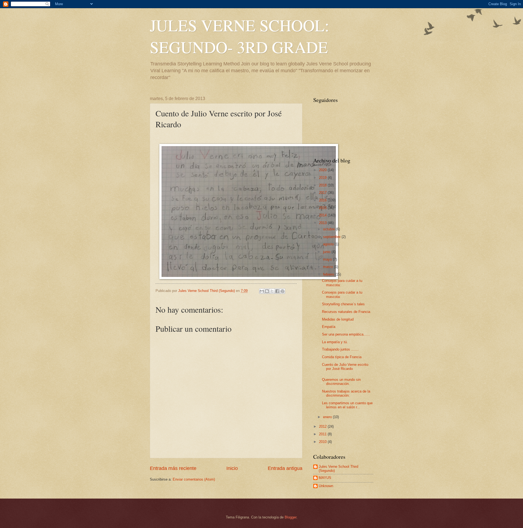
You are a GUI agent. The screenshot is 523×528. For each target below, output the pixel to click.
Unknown (326, 486)
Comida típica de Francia (341, 357)
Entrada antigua (285, 468)
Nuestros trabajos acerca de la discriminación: (346, 393)
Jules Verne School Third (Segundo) (338, 468)
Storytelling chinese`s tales (343, 304)
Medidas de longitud (338, 319)
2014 (323, 215)
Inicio (232, 468)
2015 (323, 208)
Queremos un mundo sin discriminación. (341, 382)
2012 (323, 426)
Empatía (328, 327)
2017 (323, 193)
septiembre (332, 237)
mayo (328, 259)
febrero (329, 274)
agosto (329, 244)
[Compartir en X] (272, 291)
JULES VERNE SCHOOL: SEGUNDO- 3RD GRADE (239, 36)
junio (327, 252)
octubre (329, 229)
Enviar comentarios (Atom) (194, 479)
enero (328, 417)
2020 (323, 170)
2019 (323, 178)
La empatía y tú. (335, 342)
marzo (328, 267)
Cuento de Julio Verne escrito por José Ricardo (345, 367)
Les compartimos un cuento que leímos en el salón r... (347, 405)
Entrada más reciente (173, 468)
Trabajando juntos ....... (340, 349)
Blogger (290, 517)
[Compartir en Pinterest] (282, 291)
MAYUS (325, 478)
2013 (323, 223)
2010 (323, 442)
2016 (323, 200)
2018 (323, 185)
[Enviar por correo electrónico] (261, 291)
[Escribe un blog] (267, 291)
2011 (323, 434)
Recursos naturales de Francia (346, 312)
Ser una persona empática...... (346, 334)
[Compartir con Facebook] (277, 291)
